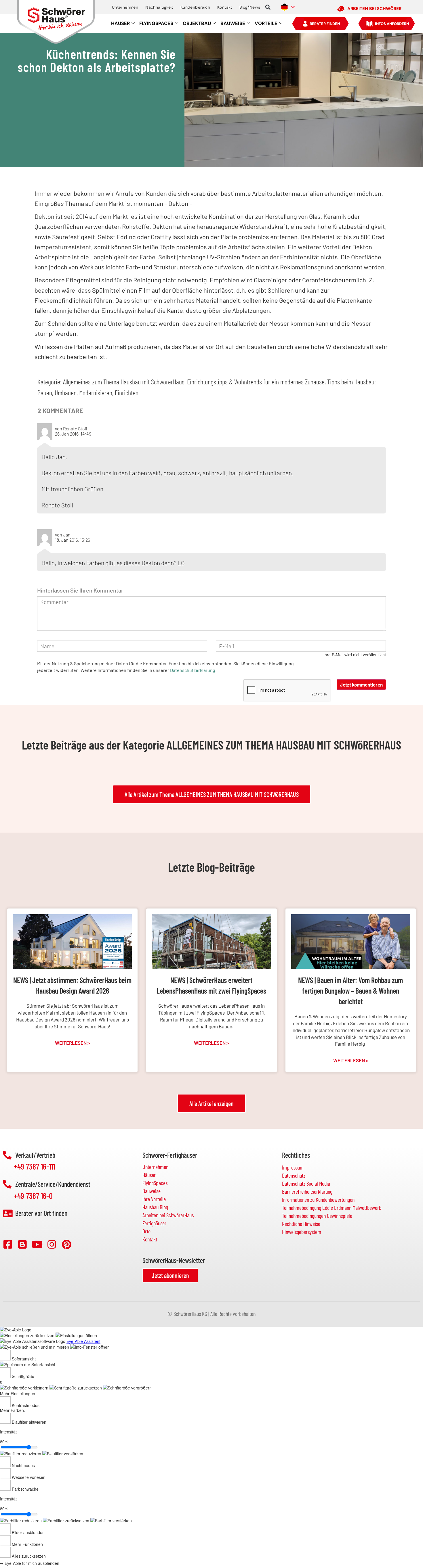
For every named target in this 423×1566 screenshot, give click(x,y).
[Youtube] (37, 1244)
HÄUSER (120, 23)
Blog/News (249, 7)
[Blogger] (22, 1244)
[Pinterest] (66, 1244)
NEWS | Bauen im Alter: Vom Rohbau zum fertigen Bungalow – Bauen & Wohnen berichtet (350, 990)
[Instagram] (52, 1244)
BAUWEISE (232, 23)
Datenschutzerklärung (192, 670)
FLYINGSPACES (156, 23)
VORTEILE (266, 23)
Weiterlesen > (72, 1043)
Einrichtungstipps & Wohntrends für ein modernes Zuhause (256, 381)
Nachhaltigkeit (159, 7)
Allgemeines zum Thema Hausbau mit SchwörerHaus (123, 381)
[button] (268, 7)
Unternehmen (125, 7)
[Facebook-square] (8, 1244)
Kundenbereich (195, 7)
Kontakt (224, 7)
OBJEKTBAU (197, 23)
